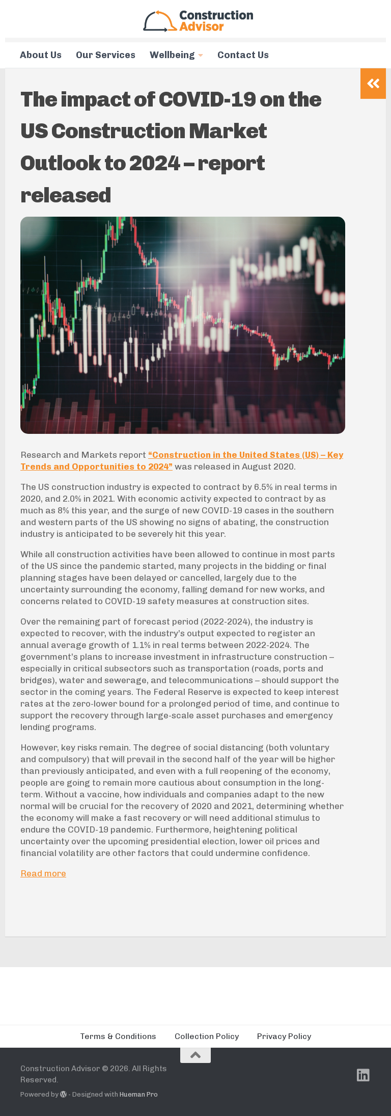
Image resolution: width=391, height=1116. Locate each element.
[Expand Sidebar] (373, 83)
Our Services (105, 55)
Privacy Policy (284, 1036)
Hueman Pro (139, 1094)
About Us (41, 55)
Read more (43, 873)
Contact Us (243, 55)
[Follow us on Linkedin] (363, 1075)
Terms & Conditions (118, 1036)
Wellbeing (172, 55)
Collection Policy (207, 1036)
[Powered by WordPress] (63, 1094)
